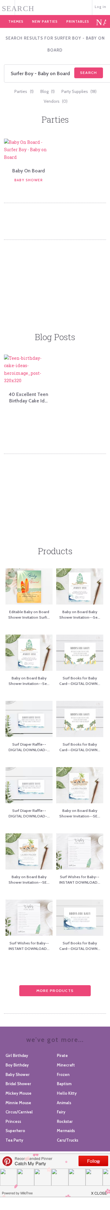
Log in (101, 7)
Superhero (15, 1130)
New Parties (45, 21)
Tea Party (14, 1140)
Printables (77, 21)
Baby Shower (28, 180)
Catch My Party (55, 7)
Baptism (64, 1083)
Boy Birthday (17, 1064)
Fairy (61, 1111)
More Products (55, 990)
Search (88, 72)
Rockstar (65, 1121)
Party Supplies (79, 91)
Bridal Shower (18, 1083)
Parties (23, 91)
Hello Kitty (67, 1093)
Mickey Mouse (18, 1093)
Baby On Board (28, 171)
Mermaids (66, 1130)
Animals (64, 1102)
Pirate (62, 1055)
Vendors (56, 101)
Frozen (63, 1074)
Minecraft (66, 1064)
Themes (16, 21)
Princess (13, 1121)
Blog (47, 91)
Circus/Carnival (19, 1111)
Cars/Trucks (67, 1140)
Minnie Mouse (18, 1102)
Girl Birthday (17, 1055)
